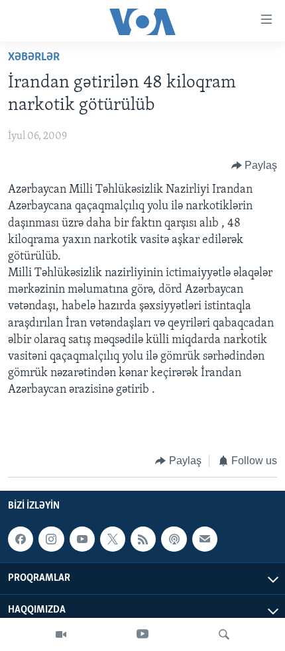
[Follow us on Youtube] (82, 539)
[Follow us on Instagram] (51, 539)
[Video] (61, 634)
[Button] (254, 165)
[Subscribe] (204, 539)
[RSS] (143, 539)
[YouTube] (142, 634)
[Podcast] (173, 539)
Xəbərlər (34, 58)
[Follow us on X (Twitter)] (112, 539)
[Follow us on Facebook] (20, 539)
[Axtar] (224, 634)
